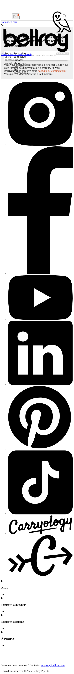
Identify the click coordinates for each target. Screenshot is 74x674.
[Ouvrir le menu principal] (6, 15)
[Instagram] (40, 114)
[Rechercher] (64, 16)
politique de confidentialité (52, 70)
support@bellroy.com (53, 665)
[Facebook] (40, 210)
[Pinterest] (40, 418)
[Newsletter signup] (16, 16)
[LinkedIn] (40, 353)
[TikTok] (40, 482)
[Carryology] (40, 546)
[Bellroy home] (37, 52)
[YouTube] (40, 298)
